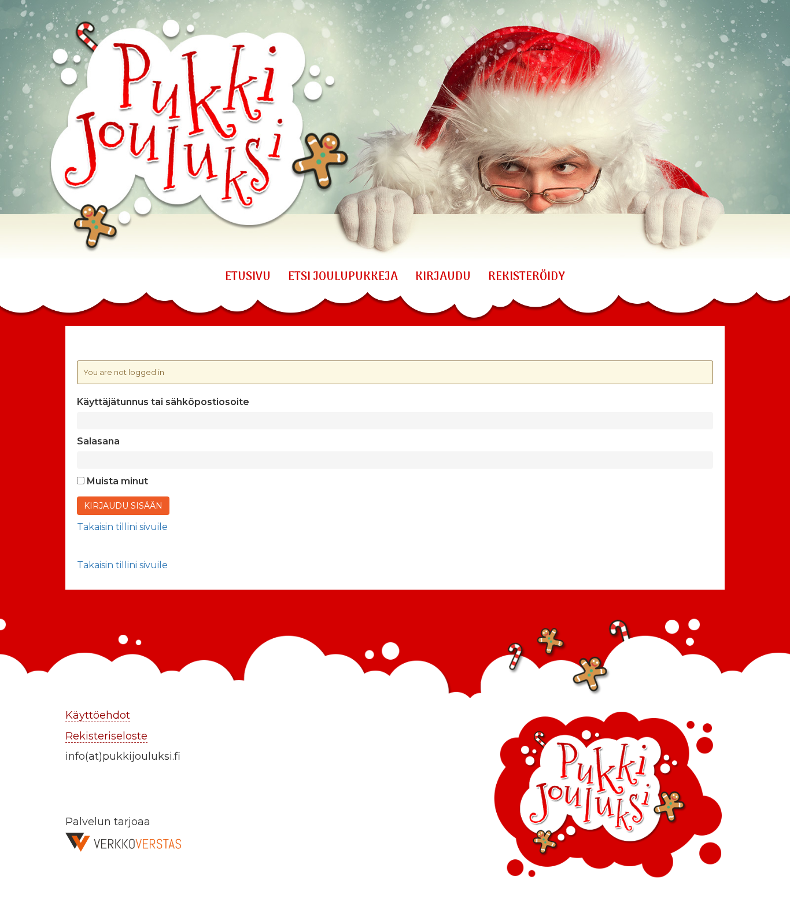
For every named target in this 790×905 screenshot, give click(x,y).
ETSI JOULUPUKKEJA (343, 277)
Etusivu (248, 277)
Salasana (98, 441)
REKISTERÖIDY (526, 277)
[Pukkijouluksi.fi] (395, 130)
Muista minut (116, 481)
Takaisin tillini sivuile (122, 526)
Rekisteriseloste (106, 736)
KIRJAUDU (443, 277)
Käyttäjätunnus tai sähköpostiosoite (163, 401)
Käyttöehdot (97, 715)
